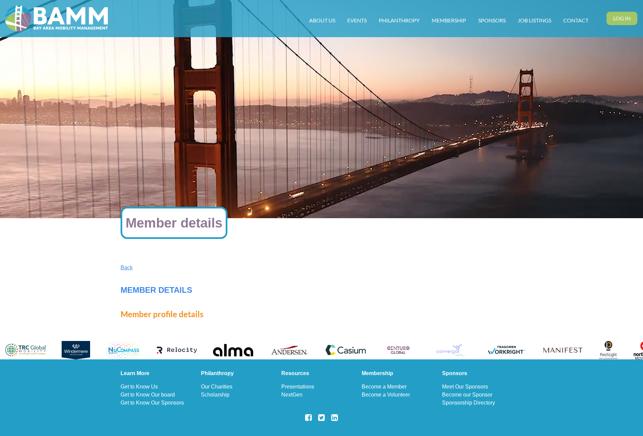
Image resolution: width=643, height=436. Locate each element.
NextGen (291, 395)
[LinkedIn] (335, 417)
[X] (322, 417)
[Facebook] (308, 417)
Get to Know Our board (148, 395)
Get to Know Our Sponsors (152, 403)
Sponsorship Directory (468, 403)
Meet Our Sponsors (465, 386)
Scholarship (215, 395)
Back (127, 267)
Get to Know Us (139, 386)
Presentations (297, 386)
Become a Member (384, 386)
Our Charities (216, 386)
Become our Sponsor (467, 395)
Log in (622, 18)
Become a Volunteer (386, 395)
